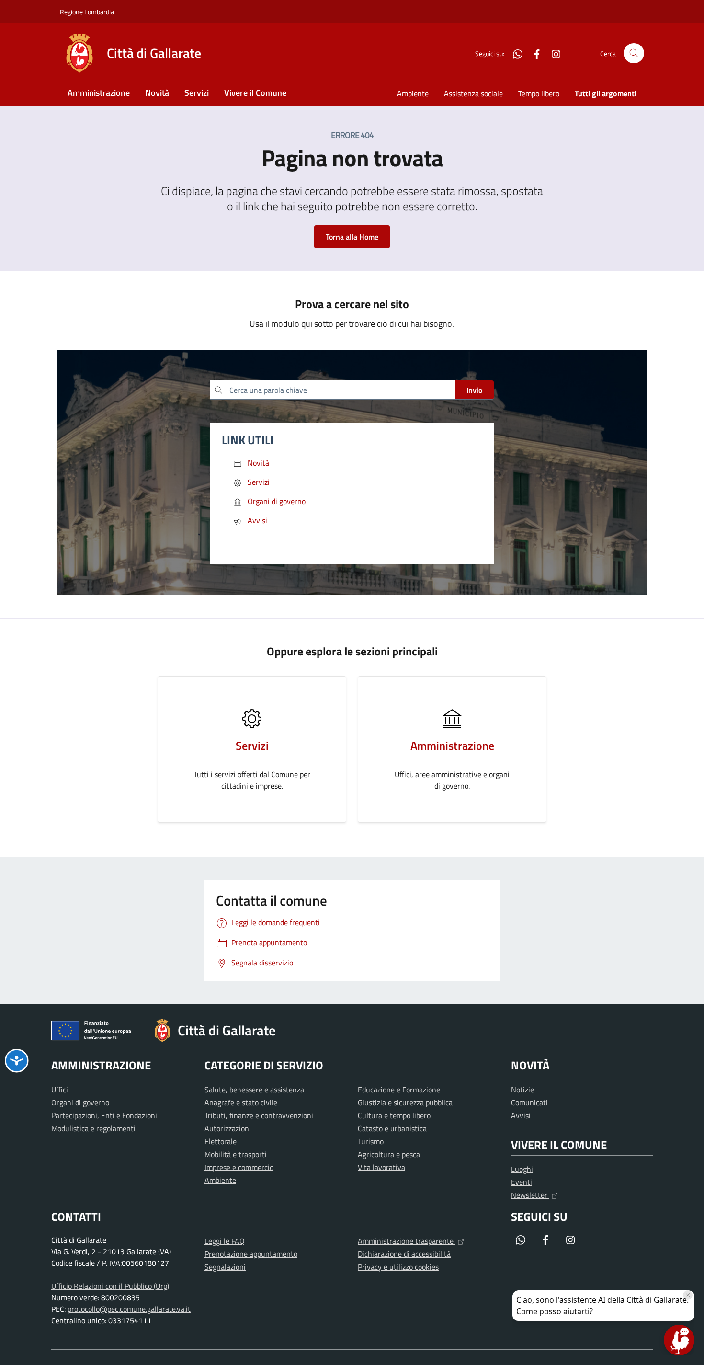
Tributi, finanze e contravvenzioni (258, 1115)
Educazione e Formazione (399, 1089)
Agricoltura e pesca (389, 1154)
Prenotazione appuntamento (250, 1254)
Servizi (196, 92)
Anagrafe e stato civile (240, 1102)
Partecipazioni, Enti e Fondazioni (104, 1115)
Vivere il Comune (255, 92)
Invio (474, 390)
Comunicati (529, 1102)
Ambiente (413, 93)
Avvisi (521, 1115)
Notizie (522, 1089)
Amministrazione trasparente (406, 1241)
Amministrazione (99, 92)
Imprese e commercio (238, 1167)
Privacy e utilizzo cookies (398, 1267)
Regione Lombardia (87, 12)
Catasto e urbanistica (392, 1128)
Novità (157, 92)
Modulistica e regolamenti (93, 1128)
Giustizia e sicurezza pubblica (405, 1102)
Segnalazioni (225, 1267)
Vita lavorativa (381, 1167)
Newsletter (530, 1195)
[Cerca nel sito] (634, 53)
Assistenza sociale (473, 93)
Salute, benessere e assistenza (254, 1089)
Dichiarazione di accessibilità (404, 1254)
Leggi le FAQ (224, 1241)
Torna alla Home (352, 236)
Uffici (59, 1089)
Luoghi (522, 1169)
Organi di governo (80, 1102)
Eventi (521, 1182)
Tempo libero (538, 93)
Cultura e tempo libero (394, 1115)
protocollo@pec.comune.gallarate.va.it (129, 1309)
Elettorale (220, 1141)
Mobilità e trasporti (235, 1154)
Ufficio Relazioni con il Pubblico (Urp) (110, 1286)
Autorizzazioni (227, 1128)
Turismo (371, 1141)
